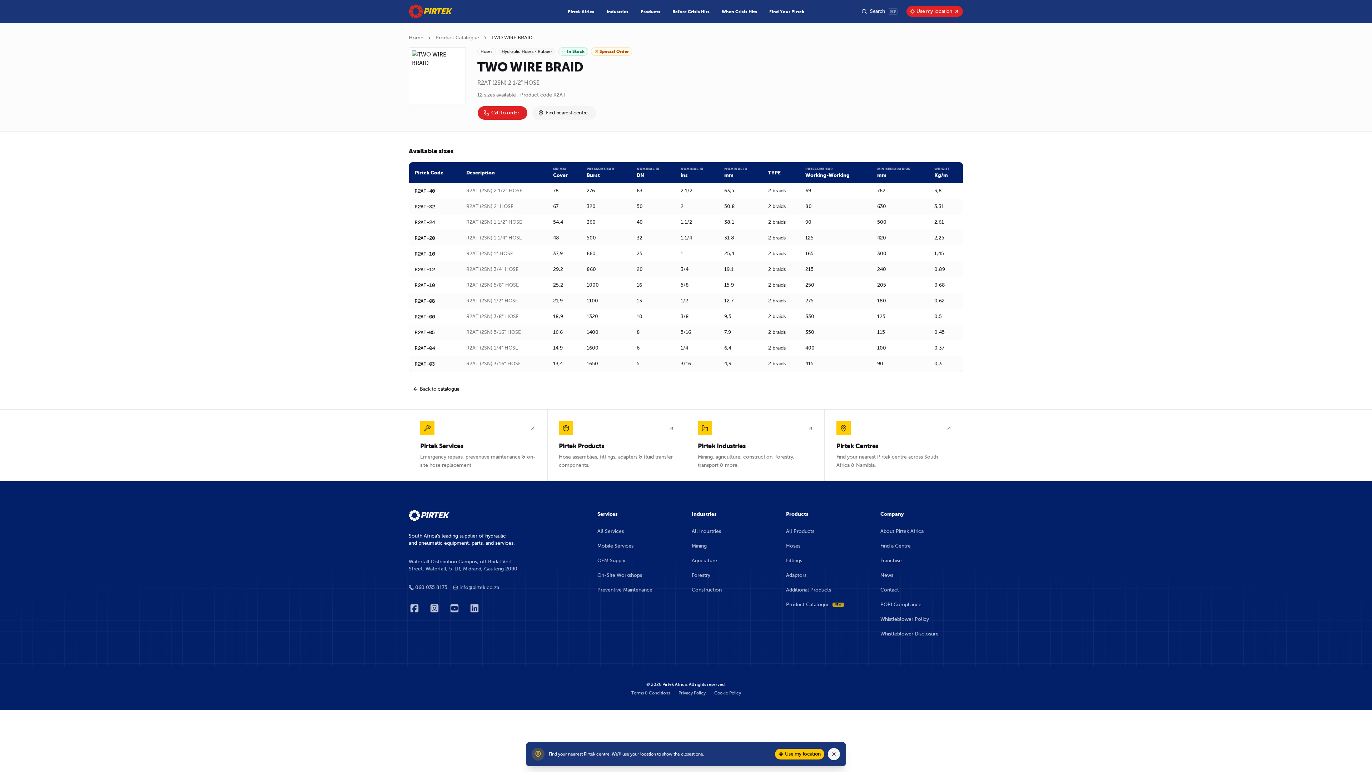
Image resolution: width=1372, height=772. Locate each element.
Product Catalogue (457, 37)
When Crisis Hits (739, 11)
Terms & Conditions (650, 693)
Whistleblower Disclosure (909, 634)
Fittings (794, 560)
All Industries (706, 531)
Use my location (934, 11)
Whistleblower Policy (904, 619)
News (886, 575)
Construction (707, 590)
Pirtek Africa (581, 11)
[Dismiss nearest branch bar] (833, 754)
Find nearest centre (566, 112)
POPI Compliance (900, 604)
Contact (889, 590)
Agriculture (704, 560)
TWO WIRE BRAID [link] (511, 37)
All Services (610, 531)
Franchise (891, 560)
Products (650, 11)
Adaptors (796, 575)
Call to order (505, 112)
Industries (617, 11)
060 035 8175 (431, 587)
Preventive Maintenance (624, 590)
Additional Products (808, 590)
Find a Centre (895, 546)
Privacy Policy (692, 693)
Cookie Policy (727, 693)
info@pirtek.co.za (479, 587)
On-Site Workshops (619, 575)
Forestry (701, 575)
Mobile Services (615, 546)
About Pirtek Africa (902, 531)
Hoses (793, 546)
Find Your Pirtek (786, 11)
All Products (800, 531)
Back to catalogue (439, 389)
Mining (699, 546)
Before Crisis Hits (691, 11)
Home (416, 37)
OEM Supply (611, 560)
